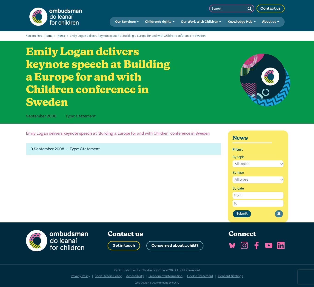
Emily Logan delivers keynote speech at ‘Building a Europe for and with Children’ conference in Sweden (118, 133)
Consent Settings (230, 276)
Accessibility (135, 276)
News (61, 35)
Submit (242, 214)
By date (238, 188)
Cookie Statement (200, 276)
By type (238, 172)
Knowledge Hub (240, 22)
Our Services (125, 22)
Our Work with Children (200, 22)
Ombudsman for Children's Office (55, 16)
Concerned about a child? (174, 245)
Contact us (270, 8)
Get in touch (124, 245)
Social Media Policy (108, 276)
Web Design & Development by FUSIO (157, 282)
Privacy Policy (80, 276)
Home (48, 35)
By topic (238, 157)
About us (269, 22)
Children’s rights (158, 22)
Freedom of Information (165, 276)
